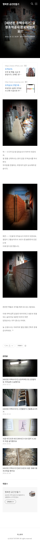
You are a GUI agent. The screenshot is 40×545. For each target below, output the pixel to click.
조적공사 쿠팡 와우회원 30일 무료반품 (13, 85)
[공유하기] (9, 345)
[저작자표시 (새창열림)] (25, 346)
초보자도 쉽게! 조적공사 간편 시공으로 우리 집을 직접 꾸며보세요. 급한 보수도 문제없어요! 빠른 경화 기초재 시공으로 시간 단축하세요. (13, 89)
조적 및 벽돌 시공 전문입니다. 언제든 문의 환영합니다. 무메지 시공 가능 (13, 73)
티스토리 (20, 534)
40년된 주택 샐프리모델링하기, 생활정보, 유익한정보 (15, 496)
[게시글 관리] (12, 345)
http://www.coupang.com (14, 82)
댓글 (5, 483)
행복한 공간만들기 (11, 4)
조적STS (8, 69)
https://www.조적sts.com (14, 66)
